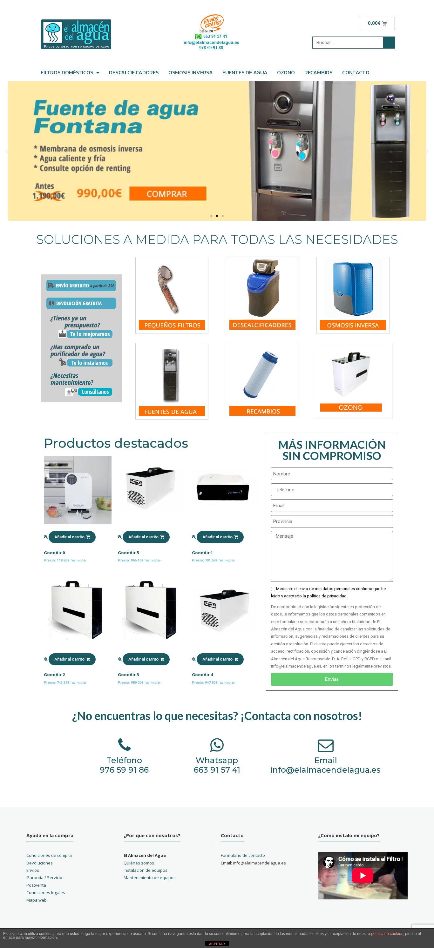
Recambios (318, 72)
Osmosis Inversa (190, 72)
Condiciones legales (45, 892)
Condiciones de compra (49, 855)
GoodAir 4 (202, 674)
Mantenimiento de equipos (150, 877)
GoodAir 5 (128, 552)
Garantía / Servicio (44, 877)
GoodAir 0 (54, 552)
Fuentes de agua (245, 72)
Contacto (355, 72)
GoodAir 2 (54, 674)
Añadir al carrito (69, 537)
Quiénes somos (139, 863)
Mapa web (36, 900)
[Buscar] (389, 42)
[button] (211, 216)
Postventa (36, 885)
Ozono (286, 72)
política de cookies (387, 933)
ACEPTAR (217, 944)
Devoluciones (39, 863)
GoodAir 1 (202, 552)
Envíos (32, 870)
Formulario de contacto (243, 855)
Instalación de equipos (145, 870)
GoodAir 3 (128, 674)
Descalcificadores (134, 72)
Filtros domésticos (67, 72)
